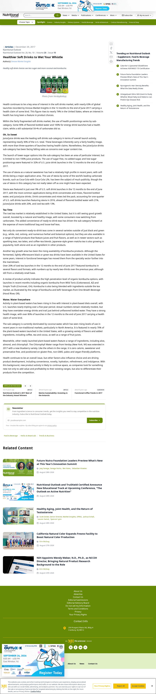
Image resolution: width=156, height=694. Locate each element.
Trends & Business (46, 435)
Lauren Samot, (43, 519)
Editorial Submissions (78, 600)
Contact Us (78, 597)
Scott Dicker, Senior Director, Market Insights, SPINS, (60, 517)
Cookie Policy (35, 691)
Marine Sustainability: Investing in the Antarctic (53, 394)
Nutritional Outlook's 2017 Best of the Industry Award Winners (17, 394)
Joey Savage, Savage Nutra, (50, 468)
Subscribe (93, 420)
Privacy (78, 611)
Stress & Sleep (134, 22)
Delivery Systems (73, 22)
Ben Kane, (67, 468)
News (65, 15)
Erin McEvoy (44, 541)
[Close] (152, 686)
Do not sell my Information (78, 605)
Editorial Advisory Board (78, 603)
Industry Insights (60, 22)
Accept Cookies (138, 686)
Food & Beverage (87, 22)
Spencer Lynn (56, 519)
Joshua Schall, (88, 517)
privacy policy (52, 426)
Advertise (78, 594)
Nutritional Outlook (12, 49)
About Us (78, 591)
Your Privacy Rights (78, 614)
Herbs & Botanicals (101, 22)
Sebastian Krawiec (79, 468)
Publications (86, 15)
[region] (78, 686)
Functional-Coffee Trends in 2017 (88, 393)
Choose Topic (24, 22)
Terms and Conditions (78, 608)
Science (49, 22)
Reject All (121, 686)
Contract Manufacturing (118, 22)
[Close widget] (61, 647)
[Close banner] (153, 3)
